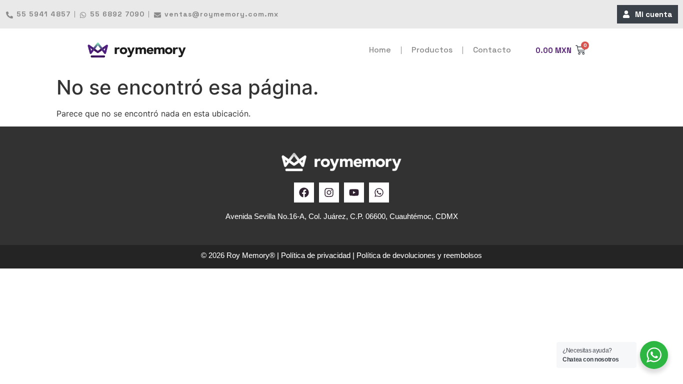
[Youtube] (354, 192)
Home (380, 49)
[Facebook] (304, 192)
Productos (432, 49)
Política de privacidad (315, 255)
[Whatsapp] (379, 192)
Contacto (492, 49)
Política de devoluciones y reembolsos (419, 255)
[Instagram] (329, 192)
